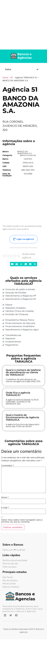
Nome (5, 497)
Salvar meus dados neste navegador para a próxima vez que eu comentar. (21, 521)
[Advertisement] (23, 24)
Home (5, 77)
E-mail (5, 507)
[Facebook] (16, 615)
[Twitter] (10, 615)
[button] (37, 69)
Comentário (7, 465)
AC (11, 77)
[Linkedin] (5, 615)
